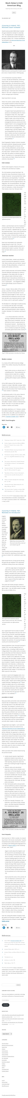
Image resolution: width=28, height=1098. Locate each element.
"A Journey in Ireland (12, 499)
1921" (18, 499)
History (22, 495)
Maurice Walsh (19, 971)
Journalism (14, 497)
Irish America (5, 1051)
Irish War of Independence (8, 1056)
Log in (3, 1080)
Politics (3, 1063)
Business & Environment (7, 1045)
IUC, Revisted (5, 1058)
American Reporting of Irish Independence (13, 728)
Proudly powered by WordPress (8, 1095)
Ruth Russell (13, 973)
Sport (3, 1067)
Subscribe (5, 1005)
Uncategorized (21, 497)
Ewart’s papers (12, 845)
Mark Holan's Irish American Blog (14, 4)
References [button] (6, 435)
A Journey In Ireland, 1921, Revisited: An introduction (11, 512)
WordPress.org (5, 1086)
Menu (14, 12)
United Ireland (5, 1071)
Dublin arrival (5, 921)
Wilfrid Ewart (23, 499)
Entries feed (4, 1082)
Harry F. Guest (12, 971)
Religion (4, 1065)
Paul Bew (8, 973)
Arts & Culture (16, 495)
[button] (13, 138)
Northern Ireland (6, 1062)
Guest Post (4, 1047)
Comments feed (5, 1084)
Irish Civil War (5, 1052)
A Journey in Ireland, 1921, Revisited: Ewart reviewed (11, 26)
